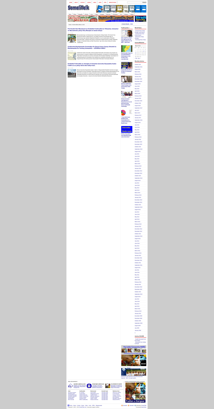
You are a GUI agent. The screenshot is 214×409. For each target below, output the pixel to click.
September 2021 (138, 67)
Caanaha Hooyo (82, 398)
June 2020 (137, 86)
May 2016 (137, 129)
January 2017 (138, 117)
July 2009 (137, 328)
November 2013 (138, 202)
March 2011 (137, 279)
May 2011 (137, 274)
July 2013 (137, 212)
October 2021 (138, 64)
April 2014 (137, 190)
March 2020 (137, 93)
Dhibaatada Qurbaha (94, 393)
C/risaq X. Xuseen (116, 394)
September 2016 (138, 120)
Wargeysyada (112, 2)
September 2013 (138, 207)
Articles (86, 14)
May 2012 (137, 245)
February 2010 (138, 311)
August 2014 (138, 180)
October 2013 (138, 204)
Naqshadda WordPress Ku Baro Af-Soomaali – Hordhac (126, 71)
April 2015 (137, 161)
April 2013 (137, 219)
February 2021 (138, 74)
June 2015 (137, 156)
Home (70, 2)
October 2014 (138, 175)
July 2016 (137, 125)
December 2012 (138, 229)
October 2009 (138, 320)
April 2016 (137, 132)
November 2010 (138, 289)
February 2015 (138, 166)
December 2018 (138, 100)
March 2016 (137, 134)
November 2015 (138, 144)
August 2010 (138, 296)
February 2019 (138, 96)
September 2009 (138, 323)
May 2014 (137, 187)
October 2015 (138, 146)
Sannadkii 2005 (105, 397)
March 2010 (137, 308)
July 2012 (137, 241)
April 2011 (137, 277)
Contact (82, 2)
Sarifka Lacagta (93, 398)
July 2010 (137, 299)
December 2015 (138, 141)
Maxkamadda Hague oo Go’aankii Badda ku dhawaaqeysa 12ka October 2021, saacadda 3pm (126, 56)
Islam (91, 14)
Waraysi (126, 14)
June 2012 (137, 243)
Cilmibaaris (115, 14)
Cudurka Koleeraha (83, 394)
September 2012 (138, 236)
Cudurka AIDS (82, 393)
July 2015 (137, 154)
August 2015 (138, 151)
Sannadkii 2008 (105, 393)
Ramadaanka (71, 398)
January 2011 (138, 284)
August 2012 (138, 238)
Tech (121, 14)
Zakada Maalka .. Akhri (127, 24)
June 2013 (137, 214)
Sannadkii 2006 (105, 396)
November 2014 (138, 173)
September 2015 (138, 149)
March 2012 (137, 250)
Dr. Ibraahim (81, 392)
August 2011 (137, 267)
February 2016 (138, 137)
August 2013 (138, 209)
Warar (74, 14)
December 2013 (138, 199)
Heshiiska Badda (93, 397)
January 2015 (138, 168)
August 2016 (138, 122)
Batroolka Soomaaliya (94, 396)
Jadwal (131, 14)
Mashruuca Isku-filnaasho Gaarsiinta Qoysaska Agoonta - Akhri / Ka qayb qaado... (132, 377)
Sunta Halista (93, 392)
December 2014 (138, 170)
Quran (89, 2)
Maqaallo (80, 14)
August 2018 (138, 105)
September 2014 (138, 178)
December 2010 (138, 287)
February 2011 (138, 282)
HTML (105, 2)
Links (100, 2)
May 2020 (137, 88)
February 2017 (138, 115)
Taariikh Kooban (93, 394)
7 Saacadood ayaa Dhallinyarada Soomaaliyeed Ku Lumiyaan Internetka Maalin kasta (126, 120)
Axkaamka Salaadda (72, 396)
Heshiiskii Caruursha (117, 396)
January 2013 (138, 226)
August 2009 (138, 325)
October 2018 (138, 103)
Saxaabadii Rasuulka (72, 394)
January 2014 (138, 197)
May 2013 (137, 216)
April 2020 (137, 91)
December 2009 (138, 316)
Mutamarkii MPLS (116, 399)
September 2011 (138, 265)
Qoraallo (125, 405)
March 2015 (137, 163)
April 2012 (137, 248)
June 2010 (137, 301)
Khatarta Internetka (94, 399)
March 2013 (137, 221)
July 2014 (137, 183)
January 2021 (138, 76)
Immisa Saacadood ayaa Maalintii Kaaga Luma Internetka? (126, 135)
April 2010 (137, 306)
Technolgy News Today (140, 39)
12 (143, 51)
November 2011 (138, 260)
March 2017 (137, 112)
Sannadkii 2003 (105, 399)
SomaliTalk (143, 405)
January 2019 (138, 98)
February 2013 (138, 224)
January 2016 (138, 139)
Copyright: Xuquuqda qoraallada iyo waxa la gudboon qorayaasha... (98, 386)
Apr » (139, 58)
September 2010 (138, 294)
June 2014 (137, 185)
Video (94, 2)
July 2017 (137, 110)
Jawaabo (132, 405)
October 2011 (138, 262)
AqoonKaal (143, 407)
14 (135, 53)
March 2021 (137, 71)
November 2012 (138, 231)
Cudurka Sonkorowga (83, 396)
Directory (108, 14)
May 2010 (137, 303)
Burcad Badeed (116, 397)
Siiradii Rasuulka (71, 393)
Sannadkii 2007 (105, 394)
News (70, 14)
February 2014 (138, 195)
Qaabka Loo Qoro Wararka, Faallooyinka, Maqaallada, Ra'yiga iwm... (80, 386)
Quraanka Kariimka (72, 392)
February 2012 (138, 253)
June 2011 (137, 272)
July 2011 (137, 270)
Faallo (96, 14)
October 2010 (138, 291)
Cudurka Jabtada (82, 397)
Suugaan (102, 14)
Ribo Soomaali (71, 399)
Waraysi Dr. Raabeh (117, 392)
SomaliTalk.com (82, 407)
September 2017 (138, 108)
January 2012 (138, 255)
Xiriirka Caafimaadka (83, 399)
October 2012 (138, 233)
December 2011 (138, 258)
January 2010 (138, 313)
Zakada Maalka (71, 397)
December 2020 (138, 79)
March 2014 (137, 192)
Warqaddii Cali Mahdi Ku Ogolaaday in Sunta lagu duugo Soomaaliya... (116, 386)
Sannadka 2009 (105, 392)
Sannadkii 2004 (105, 398)
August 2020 (138, 83)
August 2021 (138, 69)
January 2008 (138, 330)
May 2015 (137, 158)
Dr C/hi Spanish (116, 393)
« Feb (136, 58)
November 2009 (138, 318)
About (76, 2)
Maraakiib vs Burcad (117, 398)
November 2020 (138, 81)
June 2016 (137, 127)
